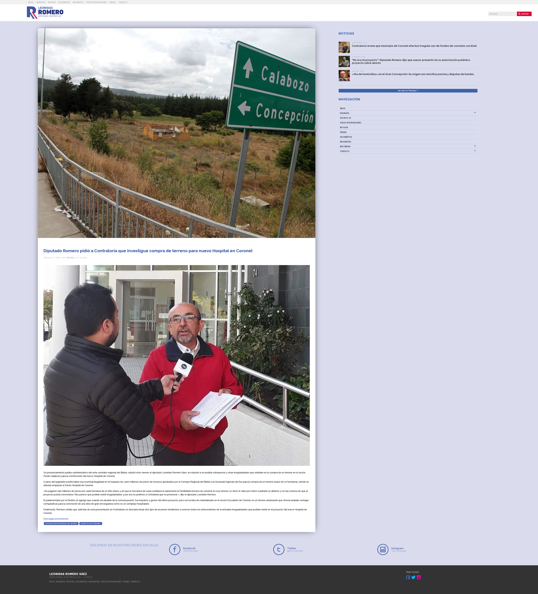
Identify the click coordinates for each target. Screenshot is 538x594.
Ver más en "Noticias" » (408, 91)
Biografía (40, 2)
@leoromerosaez (295, 549)
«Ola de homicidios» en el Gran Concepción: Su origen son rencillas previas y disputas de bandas (413, 74)
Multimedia (345, 146)
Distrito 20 (345, 117)
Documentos (64, 2)
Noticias (52, 2)
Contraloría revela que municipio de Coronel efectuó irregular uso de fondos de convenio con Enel (414, 45)
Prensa (112, 2)
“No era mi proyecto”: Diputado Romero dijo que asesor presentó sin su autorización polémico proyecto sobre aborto (411, 61)
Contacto (123, 2)
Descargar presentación (56, 518)
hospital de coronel (91, 523)
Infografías (78, 2)
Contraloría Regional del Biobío (61, 523)
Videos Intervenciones (96, 2)
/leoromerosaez (190, 549)
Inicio (31, 2)
